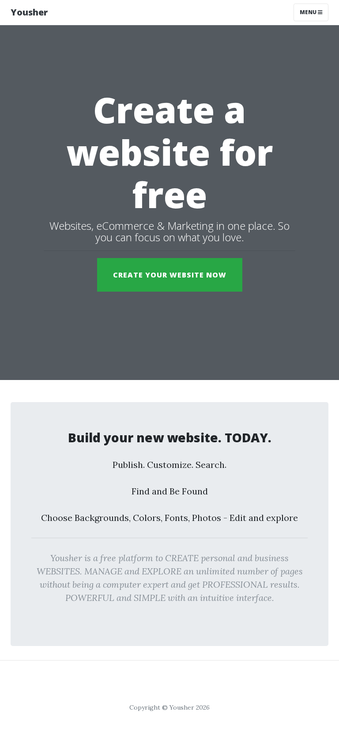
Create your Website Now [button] (169, 275)
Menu (309, 12)
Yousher (29, 12)
